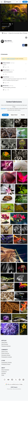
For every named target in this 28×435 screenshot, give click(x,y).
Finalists (23, 115)
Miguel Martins (8, 40)
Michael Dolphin (6, 70)
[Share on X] (26, 45)
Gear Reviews (4, 344)
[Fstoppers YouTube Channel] (8, 379)
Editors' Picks (4, 351)
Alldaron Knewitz (6, 62)
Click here (3, 108)
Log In (20, 1)
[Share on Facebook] (23, 45)
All (5, 115)
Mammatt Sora (6, 85)
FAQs (2, 375)
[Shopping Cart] (17, 1)
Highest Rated (14, 115)
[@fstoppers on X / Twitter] (16, 379)
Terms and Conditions (17, 388)
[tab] (5, 115)
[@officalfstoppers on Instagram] (4, 379)
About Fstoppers (5, 369)
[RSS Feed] (23, 379)
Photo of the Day (5, 353)
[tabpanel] (14, 227)
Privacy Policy (10, 388)
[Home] (7, 1)
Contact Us (4, 371)
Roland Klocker (6, 77)
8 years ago (12, 62)
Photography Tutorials (6, 362)
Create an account (10, 58)
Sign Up (25, 1)
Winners (4, 33)
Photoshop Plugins (5, 364)
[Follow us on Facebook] (12, 379)
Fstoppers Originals (5, 346)
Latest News (4, 342)
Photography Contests (6, 357)
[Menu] (1, 2)
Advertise (3, 373)
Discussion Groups (5, 355)
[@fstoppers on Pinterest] (19, 379)
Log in (3, 58)
